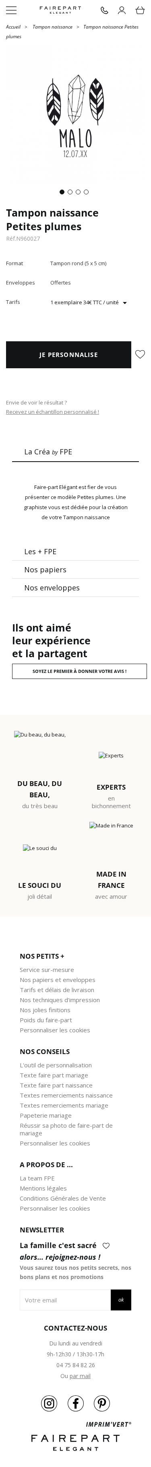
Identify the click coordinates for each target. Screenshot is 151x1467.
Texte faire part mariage (54, 1075)
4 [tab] (88, 194)
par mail (80, 1376)
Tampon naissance (52, 26)
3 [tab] (80, 194)
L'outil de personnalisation (56, 1065)
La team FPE (37, 1178)
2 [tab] (72, 194)
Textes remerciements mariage (64, 1105)
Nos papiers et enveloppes (57, 980)
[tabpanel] (75, 114)
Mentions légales (43, 1188)
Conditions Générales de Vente (63, 1198)
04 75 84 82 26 (75, 1365)
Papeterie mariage (46, 1115)
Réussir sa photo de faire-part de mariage (66, 1129)
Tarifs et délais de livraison (57, 990)
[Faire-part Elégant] (60, 10)
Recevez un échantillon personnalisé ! (52, 411)
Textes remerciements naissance (66, 1095)
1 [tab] (64, 194)
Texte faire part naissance (56, 1085)
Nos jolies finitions (45, 1010)
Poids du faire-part (46, 1020)
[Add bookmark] (140, 355)
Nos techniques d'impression (60, 1000)
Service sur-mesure (47, 970)
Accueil (13, 26)
